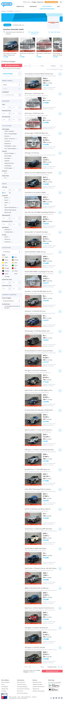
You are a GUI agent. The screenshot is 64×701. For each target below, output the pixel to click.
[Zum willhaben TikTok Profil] (54, 698)
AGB (19, 696)
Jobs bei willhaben (5, 682)
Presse (2, 684)
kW (10, 193)
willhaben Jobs (36, 688)
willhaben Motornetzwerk (38, 686)
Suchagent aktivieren (53, 671)
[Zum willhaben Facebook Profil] (62, 698)
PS (5, 193)
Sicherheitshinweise (21, 684)
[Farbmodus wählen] (60, 2)
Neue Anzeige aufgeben (51, 2)
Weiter (42, 66)
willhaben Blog (4, 688)
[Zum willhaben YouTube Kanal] (56, 698)
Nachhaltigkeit (4, 686)
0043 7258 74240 (55, 32)
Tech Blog (3, 691)
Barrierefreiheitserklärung (23, 688)
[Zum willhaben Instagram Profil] (51, 698)
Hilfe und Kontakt (21, 682)
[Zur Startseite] (6, 5)
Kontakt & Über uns (18, 25)
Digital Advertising (37, 682)
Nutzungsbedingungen (22, 686)
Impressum (34, 696)
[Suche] (19, 94)
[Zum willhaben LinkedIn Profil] (59, 698)
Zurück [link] (26, 66)
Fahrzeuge (7, 25)
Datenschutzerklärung (22, 693)
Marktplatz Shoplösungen (38, 691)
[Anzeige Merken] (60, 74)
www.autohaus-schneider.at (35, 33)
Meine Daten (20, 691)
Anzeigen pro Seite (52, 667)
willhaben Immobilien (37, 684)
